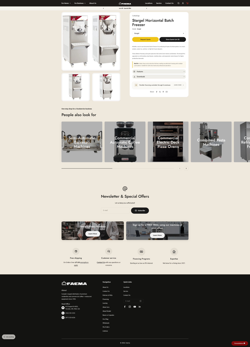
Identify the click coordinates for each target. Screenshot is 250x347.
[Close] (244, 318)
